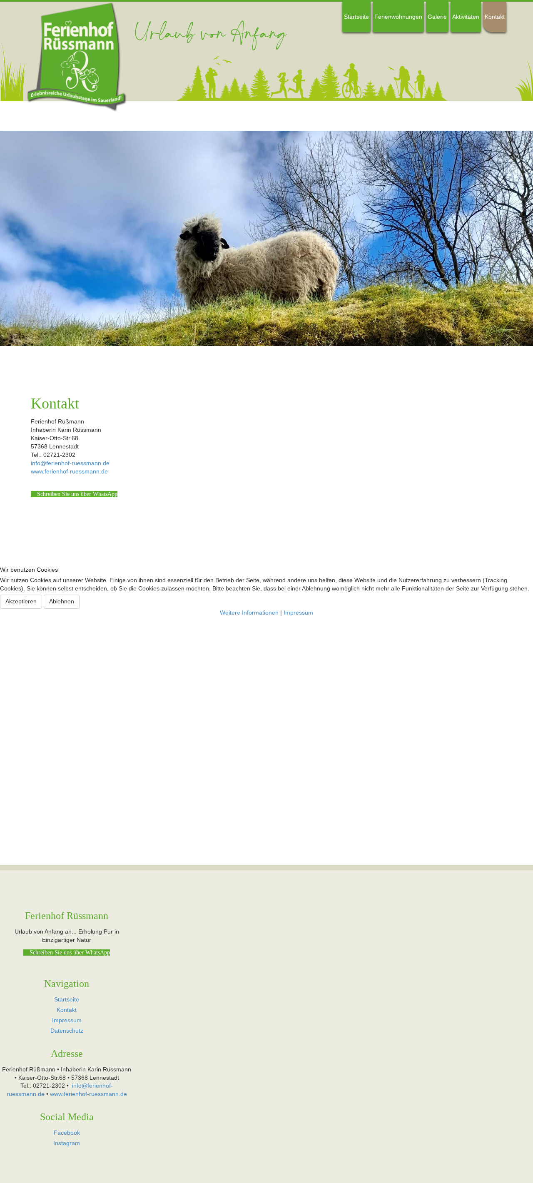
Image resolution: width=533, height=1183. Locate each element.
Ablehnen (61, 601)
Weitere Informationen (249, 612)
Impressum (298, 612)
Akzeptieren (21, 601)
